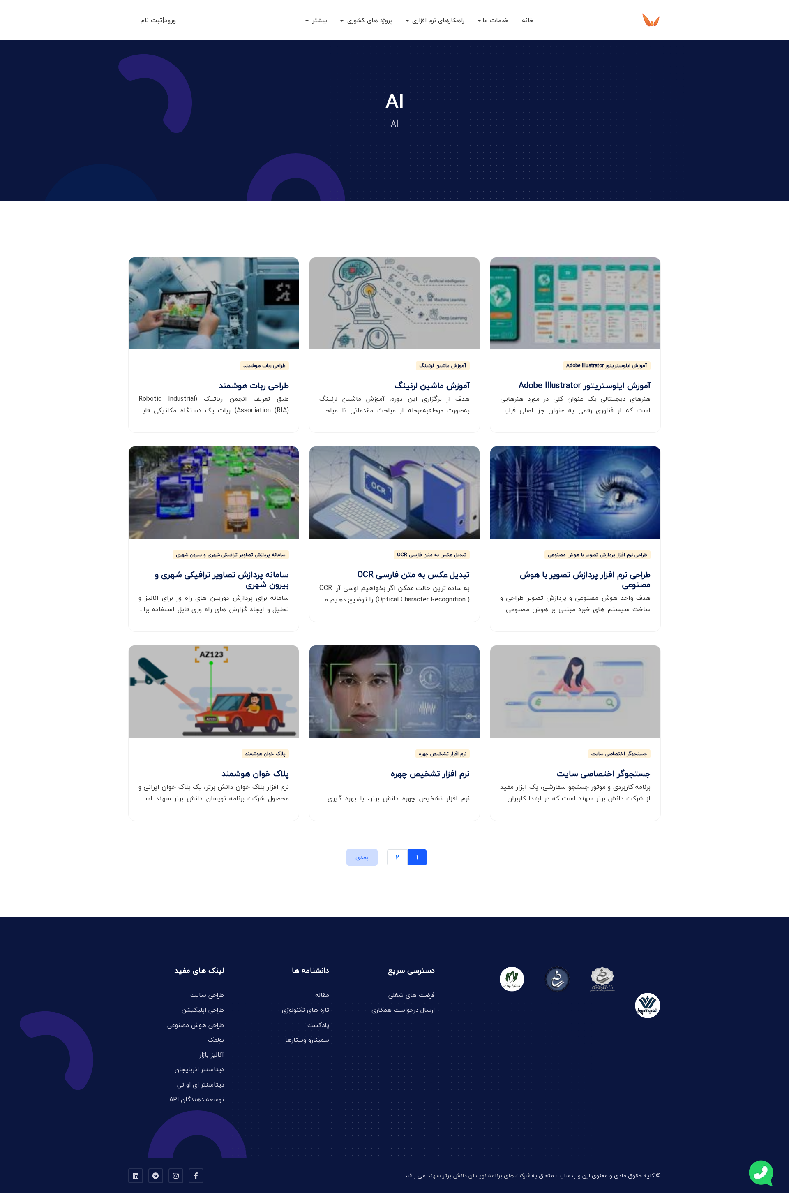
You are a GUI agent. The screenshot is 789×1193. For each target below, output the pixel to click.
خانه (528, 20)
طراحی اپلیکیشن (203, 1009)
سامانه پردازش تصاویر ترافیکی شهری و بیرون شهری (231, 554)
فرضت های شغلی (411, 995)
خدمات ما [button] (495, 20)
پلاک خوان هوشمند (265, 753)
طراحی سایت (207, 995)
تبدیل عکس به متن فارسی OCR (431, 554)
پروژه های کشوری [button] (368, 20)
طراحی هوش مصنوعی (195, 1025)
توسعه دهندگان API (196, 1099)
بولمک (216, 1039)
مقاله (322, 995)
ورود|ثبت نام (158, 20)
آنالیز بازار (211, 1054)
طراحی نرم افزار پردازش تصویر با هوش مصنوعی (597, 554)
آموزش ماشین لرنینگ (442, 365)
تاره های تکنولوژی (305, 1009)
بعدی (362, 857)
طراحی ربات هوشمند (264, 365)
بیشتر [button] (318, 20)
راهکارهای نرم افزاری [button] (437, 20)
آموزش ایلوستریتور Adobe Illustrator (606, 365)
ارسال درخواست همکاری (403, 1009)
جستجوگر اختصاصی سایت (619, 753)
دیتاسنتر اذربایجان (199, 1069)
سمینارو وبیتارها (307, 1039)
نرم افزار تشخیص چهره (442, 753)
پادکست (318, 1025)
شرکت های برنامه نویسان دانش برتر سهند (478, 1175)
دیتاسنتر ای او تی (200, 1084)
